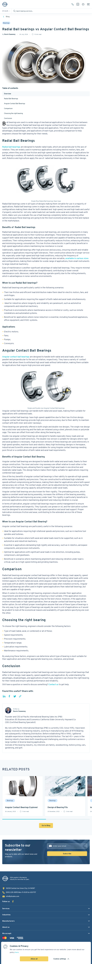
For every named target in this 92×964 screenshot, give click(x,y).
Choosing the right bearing (13, 113)
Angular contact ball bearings (15, 356)
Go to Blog (46, 825)
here (17, 952)
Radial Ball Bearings (11, 99)
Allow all (34, 959)
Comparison (8, 108)
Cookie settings (59, 959)
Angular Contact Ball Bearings (14, 104)
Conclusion (8, 118)
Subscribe (67, 853)
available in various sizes (77, 258)
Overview (7, 94)
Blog (8, 16)
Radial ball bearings (11, 147)
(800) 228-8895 (73, 4)
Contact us (53, 684)
